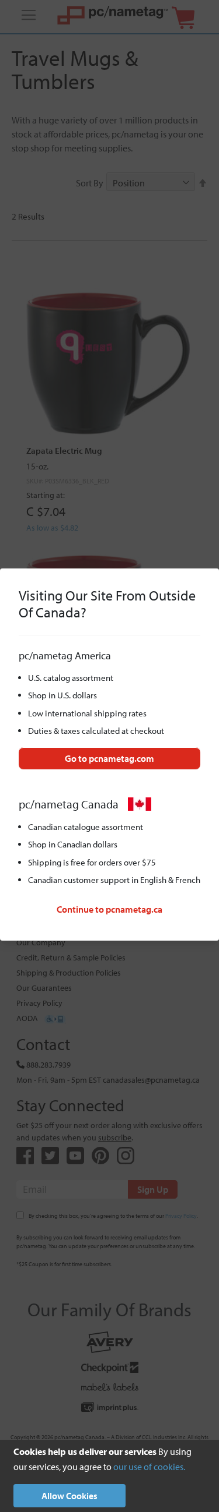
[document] (109, 1475)
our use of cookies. (149, 1466)
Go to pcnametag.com (109, 758)
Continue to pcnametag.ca (109, 909)
